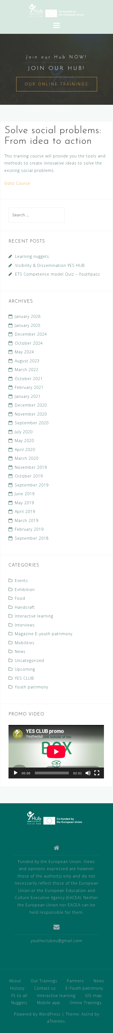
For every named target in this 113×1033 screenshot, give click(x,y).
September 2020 (32, 422)
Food (20, 598)
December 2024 (31, 334)
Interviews (25, 625)
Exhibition (25, 589)
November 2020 (31, 414)
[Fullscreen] (97, 773)
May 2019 (24, 502)
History (17, 988)
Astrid (87, 1014)
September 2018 (32, 538)
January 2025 (28, 325)
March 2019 (26, 520)
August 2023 (27, 360)
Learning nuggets (32, 256)
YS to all (19, 995)
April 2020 (25, 449)
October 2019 (29, 476)
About (15, 980)
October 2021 (29, 378)
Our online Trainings (57, 83)
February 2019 (29, 529)
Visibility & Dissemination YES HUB (50, 265)
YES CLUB (24, 678)
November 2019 (31, 467)
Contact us (45, 988)
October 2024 (29, 343)
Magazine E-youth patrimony (43, 633)
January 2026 (28, 316)
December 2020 (31, 405)
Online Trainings (86, 1002)
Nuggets (19, 1002)
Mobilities (25, 642)
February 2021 (29, 387)
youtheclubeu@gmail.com (56, 940)
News (20, 651)
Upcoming (25, 669)
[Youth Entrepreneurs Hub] (54, 817)
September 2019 (32, 485)
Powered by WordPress (37, 1014)
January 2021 (28, 396)
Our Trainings (44, 980)
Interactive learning (34, 616)
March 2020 (26, 458)
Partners (75, 980)
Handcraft (25, 607)
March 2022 (26, 369)
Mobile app (48, 1002)
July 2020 (24, 431)
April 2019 (25, 511)
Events (21, 580)
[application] (56, 751)
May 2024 (24, 351)
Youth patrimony (31, 686)
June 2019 (25, 493)
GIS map (93, 995)
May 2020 (24, 440)
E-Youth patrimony (84, 988)
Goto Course (17, 183)
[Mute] (88, 773)
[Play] (15, 773)
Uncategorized (29, 660)
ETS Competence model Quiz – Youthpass (57, 274)
